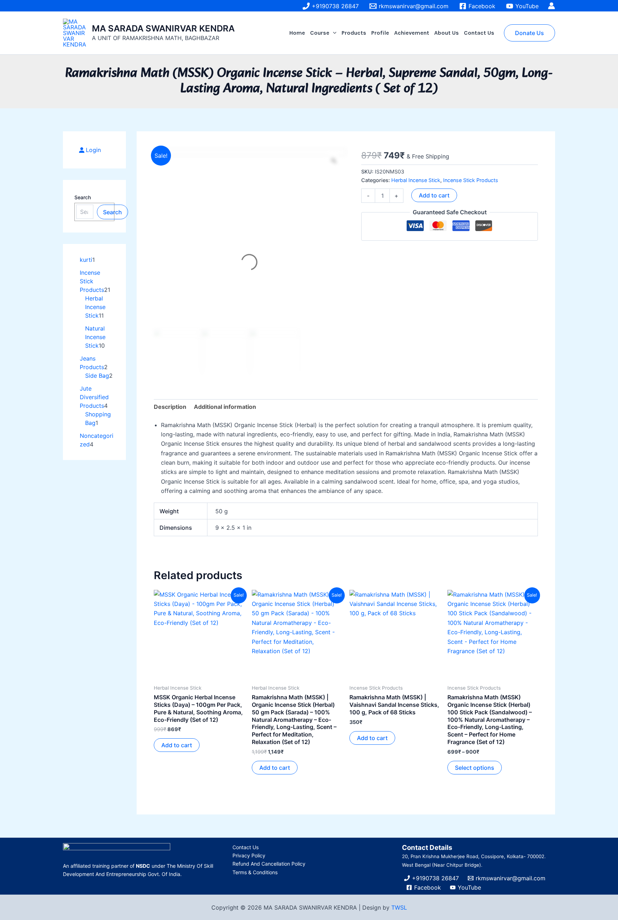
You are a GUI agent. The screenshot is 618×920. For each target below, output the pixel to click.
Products (354, 32)
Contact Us (479, 32)
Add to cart (434, 195)
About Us (446, 32)
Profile (380, 32)
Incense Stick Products (470, 180)
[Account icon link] (551, 5)
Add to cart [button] (176, 745)
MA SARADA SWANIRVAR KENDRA (163, 28)
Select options (474, 767)
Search (82, 197)
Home (297, 32)
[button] (333, 33)
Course (319, 32)
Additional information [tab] (225, 406)
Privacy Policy (248, 855)
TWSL (399, 907)
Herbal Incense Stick (415, 180)
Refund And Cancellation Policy (268, 864)
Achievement (411, 32)
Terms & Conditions (255, 872)
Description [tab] (170, 406)
